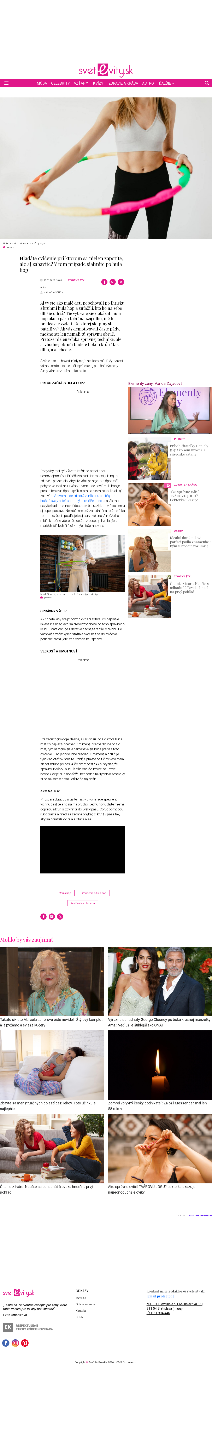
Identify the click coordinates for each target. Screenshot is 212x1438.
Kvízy (98, 83)
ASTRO (148, 83)
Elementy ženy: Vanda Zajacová (155, 383)
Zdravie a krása (123, 83)
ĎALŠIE (165, 83)
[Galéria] (106, 168)
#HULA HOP (65, 893)
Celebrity (60, 83)
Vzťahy (81, 83)
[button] (207, 83)
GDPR (79, 1317)
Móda (42, 83)
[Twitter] (121, 282)
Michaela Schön (53, 292)
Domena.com (130, 1362)
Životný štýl (77, 280)
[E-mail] (113, 282)
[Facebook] (104, 282)
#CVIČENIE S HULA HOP (94, 893)
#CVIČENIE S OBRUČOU (83, 903)
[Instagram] (15, 1343)
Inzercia (81, 1297)
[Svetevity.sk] (106, 70)
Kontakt (81, 1310)
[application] (170, 410)
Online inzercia (85, 1304)
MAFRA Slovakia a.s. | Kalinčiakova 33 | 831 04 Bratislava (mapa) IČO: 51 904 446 (175, 1308)
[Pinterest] (25, 1343)
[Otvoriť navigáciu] (6, 83)
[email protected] (160, 1296)
